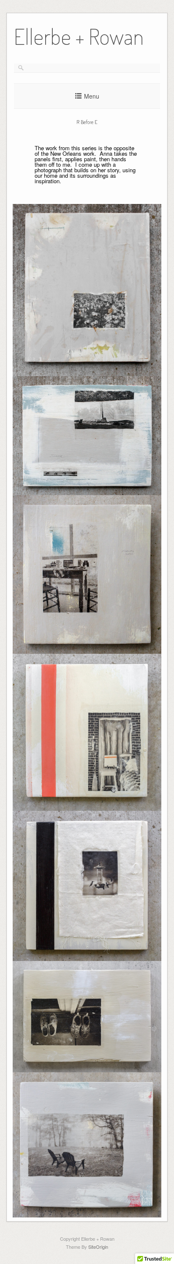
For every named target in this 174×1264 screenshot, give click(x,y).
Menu (91, 96)
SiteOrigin (98, 1246)
